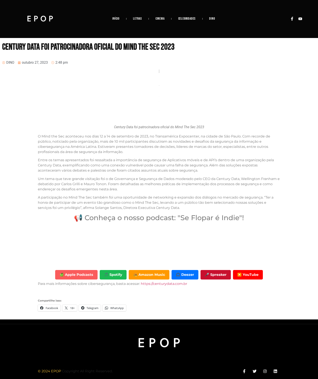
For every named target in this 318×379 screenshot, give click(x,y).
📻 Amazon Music (149, 275)
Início (115, 19)
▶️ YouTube (248, 275)
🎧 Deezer (185, 275)
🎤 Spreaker (215, 275)
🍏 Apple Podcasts (76, 275)
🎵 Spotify (113, 275)
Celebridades (187, 19)
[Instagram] (265, 371)
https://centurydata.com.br (163, 284)
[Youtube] (300, 19)
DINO (212, 19)
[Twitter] (254, 371)
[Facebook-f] (292, 19)
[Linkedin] (275, 371)
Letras (137, 19)
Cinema (160, 19)
